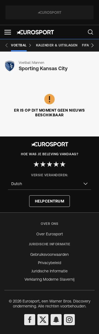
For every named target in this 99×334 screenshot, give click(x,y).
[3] (49, 164)
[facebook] (29, 319)
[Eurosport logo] (35, 32)
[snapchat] (56, 319)
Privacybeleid (49, 263)
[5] (62, 164)
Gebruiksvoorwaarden (49, 254)
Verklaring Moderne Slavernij (49, 279)
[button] (7, 32)
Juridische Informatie (49, 271)
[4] (56, 164)
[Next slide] (92, 45)
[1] (36, 164)
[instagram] (69, 319)
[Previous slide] (6, 45)
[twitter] (42, 319)
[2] (43, 164)
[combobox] (49, 184)
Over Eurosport (49, 234)
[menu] (90, 32)
